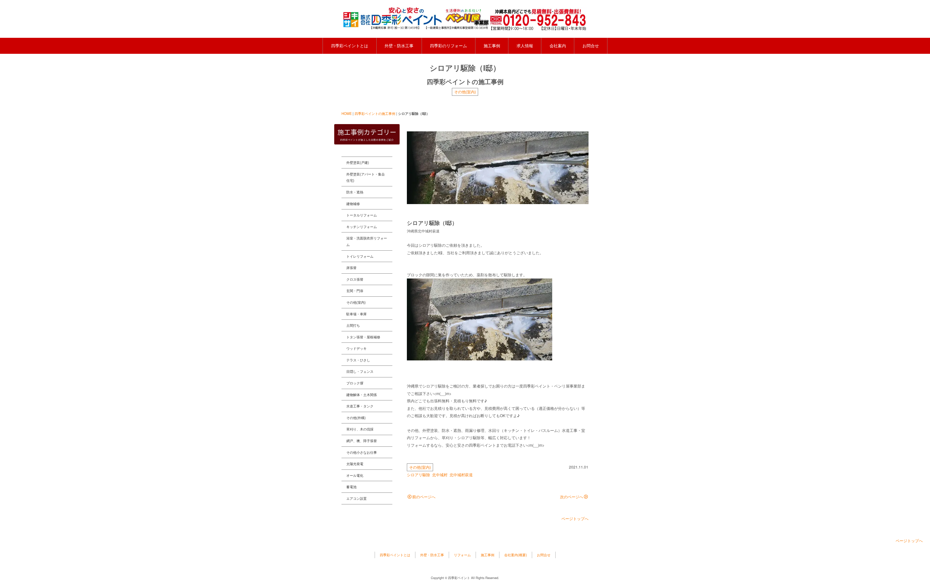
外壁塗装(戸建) (357, 162)
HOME (346, 113)
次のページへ (571, 497)
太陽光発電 (354, 463)
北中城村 (440, 474)
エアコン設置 (356, 498)
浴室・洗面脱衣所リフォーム (366, 241)
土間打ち (353, 325)
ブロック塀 (354, 383)
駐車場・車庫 (356, 313)
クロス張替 (354, 279)
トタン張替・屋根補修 (363, 336)
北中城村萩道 (461, 474)
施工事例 (492, 45)
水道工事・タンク (359, 406)
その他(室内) (465, 92)
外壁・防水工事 (399, 45)
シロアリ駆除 (418, 474)
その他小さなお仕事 (361, 452)
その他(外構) (356, 417)
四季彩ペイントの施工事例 (375, 113)
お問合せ (590, 45)
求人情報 (525, 45)
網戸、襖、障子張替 (361, 440)
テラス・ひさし (358, 360)
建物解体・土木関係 (361, 394)
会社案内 (558, 45)
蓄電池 (351, 486)
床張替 (351, 267)
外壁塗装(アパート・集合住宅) (365, 177)
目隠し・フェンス (359, 371)
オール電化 (354, 475)
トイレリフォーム (359, 256)
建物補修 (353, 203)
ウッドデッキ (356, 348)
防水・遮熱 (354, 192)
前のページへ (423, 497)
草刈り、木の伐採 (359, 429)
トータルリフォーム (361, 215)
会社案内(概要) (515, 554)
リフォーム (462, 554)
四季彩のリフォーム (448, 45)
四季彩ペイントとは (349, 45)
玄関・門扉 (354, 290)
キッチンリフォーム (361, 226)
